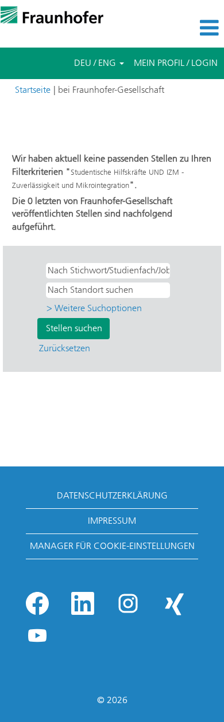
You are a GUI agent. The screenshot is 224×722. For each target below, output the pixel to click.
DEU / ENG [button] (96, 62)
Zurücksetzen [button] (64, 348)
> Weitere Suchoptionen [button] (94, 308)
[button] (186, 28)
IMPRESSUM (112, 520)
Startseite (33, 89)
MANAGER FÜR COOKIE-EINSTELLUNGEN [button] (112, 545)
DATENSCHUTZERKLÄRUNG (112, 495)
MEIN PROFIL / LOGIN (176, 62)
